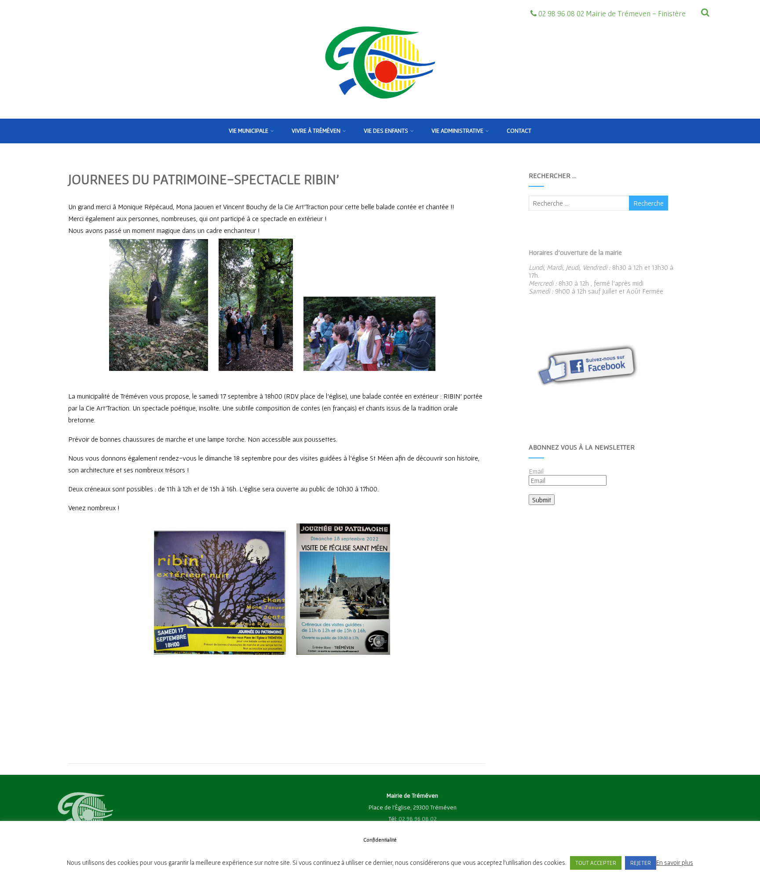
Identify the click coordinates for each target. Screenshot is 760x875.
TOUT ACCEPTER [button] (595, 863)
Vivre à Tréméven (316, 130)
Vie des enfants (386, 130)
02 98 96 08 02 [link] (417, 818)
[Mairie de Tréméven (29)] (380, 115)
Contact (519, 130)
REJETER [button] (640, 863)
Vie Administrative (457, 130)
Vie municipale (248, 130)
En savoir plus (674, 862)
